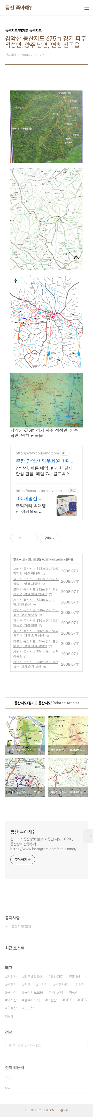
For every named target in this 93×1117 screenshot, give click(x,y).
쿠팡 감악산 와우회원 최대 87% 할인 (43, 461)
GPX (68, 1000)
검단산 (80, 984)
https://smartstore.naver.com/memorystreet (41, 490)
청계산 (75, 977)
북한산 (52, 1000)
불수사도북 (32, 1000)
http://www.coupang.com (37, 453)
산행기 (12, 984)
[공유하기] (25, 538)
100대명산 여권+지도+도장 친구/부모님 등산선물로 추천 (30, 499)
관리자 (64, 1110)
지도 (27, 984)
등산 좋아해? (18, 7)
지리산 (12, 977)
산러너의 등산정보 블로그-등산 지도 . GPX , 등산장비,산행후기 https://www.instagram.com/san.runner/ (43, 844)
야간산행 (57, 992)
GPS (83, 1000)
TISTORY (48, 1110)
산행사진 (61, 984)
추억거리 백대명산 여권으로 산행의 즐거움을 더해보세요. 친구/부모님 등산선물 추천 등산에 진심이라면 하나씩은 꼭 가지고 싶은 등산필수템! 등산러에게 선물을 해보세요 (31, 508)
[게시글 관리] (32, 538)
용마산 (12, 992)
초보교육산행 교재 (18, 927)
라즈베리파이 (33, 977)
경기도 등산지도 (38, 559)
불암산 (29, 1008)
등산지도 (19, 559)
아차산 (12, 1000)
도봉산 (12, 1008)
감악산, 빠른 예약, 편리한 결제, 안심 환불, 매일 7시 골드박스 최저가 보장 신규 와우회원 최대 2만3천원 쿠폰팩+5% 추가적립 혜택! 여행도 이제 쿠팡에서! (46, 470)
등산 (74, 992)
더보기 (9, 1016)
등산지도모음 (33, 992)
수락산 (43, 984)
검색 (83, 1045)
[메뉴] (87, 8)
